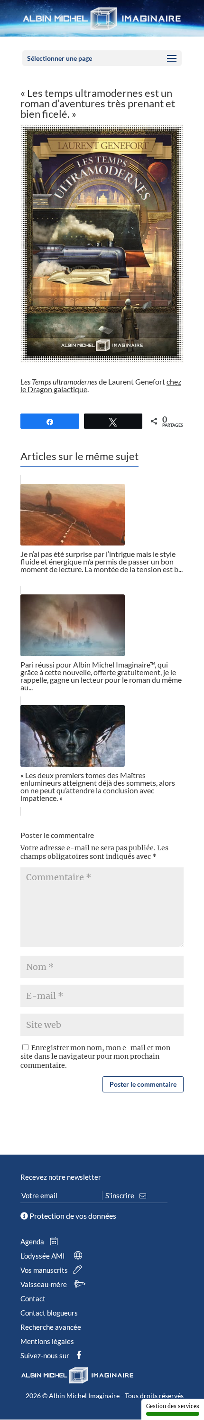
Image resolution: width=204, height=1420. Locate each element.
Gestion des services (172, 1406)
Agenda (33, 1241)
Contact (33, 1298)
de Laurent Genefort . (100, 385)
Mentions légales (47, 1341)
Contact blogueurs (49, 1312)
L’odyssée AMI (43, 1255)
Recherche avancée (50, 1327)
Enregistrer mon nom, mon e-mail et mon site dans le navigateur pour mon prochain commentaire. (95, 1056)
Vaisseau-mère (44, 1284)
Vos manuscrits (44, 1270)
